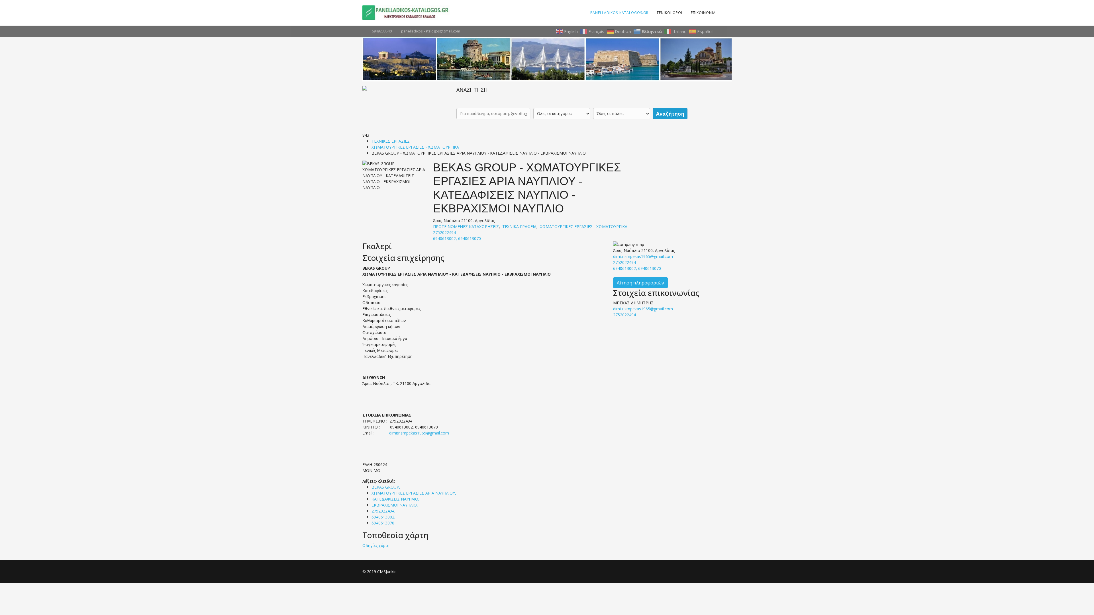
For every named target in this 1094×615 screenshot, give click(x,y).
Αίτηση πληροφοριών (640, 283)
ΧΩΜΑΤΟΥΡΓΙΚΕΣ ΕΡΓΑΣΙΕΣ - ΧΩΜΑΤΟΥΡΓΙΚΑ (415, 147)
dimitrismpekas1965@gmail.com (419, 433)
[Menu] (723, 13)
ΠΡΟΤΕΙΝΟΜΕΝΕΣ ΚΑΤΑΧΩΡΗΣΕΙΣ (466, 226)
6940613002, (384, 517)
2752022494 (444, 232)
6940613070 (383, 523)
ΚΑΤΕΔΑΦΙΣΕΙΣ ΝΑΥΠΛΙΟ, (396, 499)
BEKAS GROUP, (386, 487)
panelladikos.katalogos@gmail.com (430, 31)
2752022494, (384, 511)
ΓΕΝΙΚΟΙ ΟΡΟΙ (669, 12)
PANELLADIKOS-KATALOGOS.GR (619, 12)
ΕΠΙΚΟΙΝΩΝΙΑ (703, 12)
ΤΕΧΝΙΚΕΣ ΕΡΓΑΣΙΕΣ (391, 141)
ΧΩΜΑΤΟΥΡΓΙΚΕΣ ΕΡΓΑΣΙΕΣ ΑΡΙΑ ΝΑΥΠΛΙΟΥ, (414, 493)
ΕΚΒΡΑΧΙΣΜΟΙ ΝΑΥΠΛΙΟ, (395, 505)
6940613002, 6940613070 (457, 238)
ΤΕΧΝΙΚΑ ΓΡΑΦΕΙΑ (519, 226)
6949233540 (382, 31)
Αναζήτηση (670, 113)
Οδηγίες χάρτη (375, 545)
